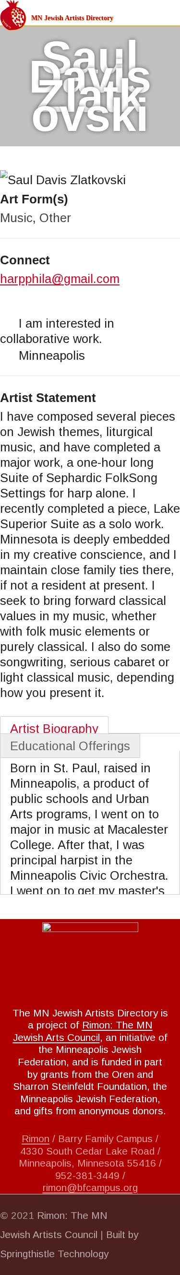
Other (55, 217)
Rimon (35, 1138)
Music (16, 217)
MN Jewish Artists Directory (72, 18)
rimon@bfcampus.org (90, 1187)
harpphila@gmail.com (60, 278)
